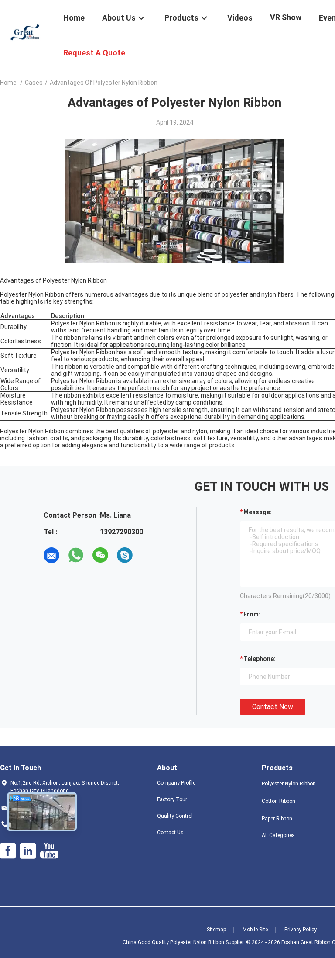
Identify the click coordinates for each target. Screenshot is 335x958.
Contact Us (170, 833)
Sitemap (216, 930)
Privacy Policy (300, 930)
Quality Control (175, 816)
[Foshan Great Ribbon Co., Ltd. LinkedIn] (28, 851)
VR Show (285, 17)
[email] (51, 555)
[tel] (149, 555)
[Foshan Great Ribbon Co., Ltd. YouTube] (49, 851)
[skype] (125, 555)
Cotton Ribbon (278, 801)
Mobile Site (255, 930)
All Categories (278, 835)
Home (8, 82)
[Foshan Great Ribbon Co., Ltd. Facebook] (8, 851)
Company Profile (176, 783)
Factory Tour (172, 799)
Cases (34, 82)
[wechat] (100, 555)
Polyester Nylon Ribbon (289, 784)
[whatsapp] (76, 555)
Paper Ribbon (277, 819)
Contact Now (272, 706)
